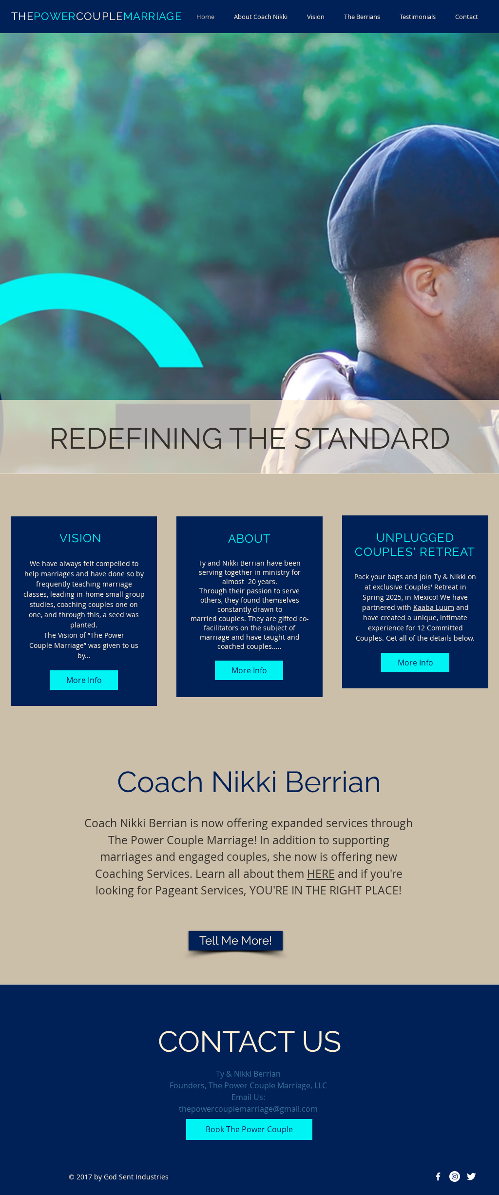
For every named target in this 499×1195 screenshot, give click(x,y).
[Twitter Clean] (471, 1176)
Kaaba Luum (433, 607)
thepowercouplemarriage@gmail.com (248, 1108)
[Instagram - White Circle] (454, 1176)
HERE (321, 873)
